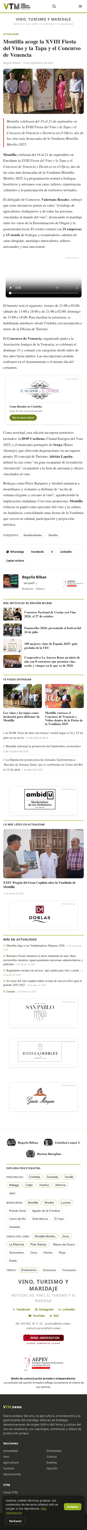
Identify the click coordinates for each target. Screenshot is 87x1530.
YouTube (39, 1316)
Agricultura (11, 1462)
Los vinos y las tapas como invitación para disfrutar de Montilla (21, 716)
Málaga (14, 1185)
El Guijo (59, 1218)
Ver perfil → (31, 583)
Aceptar (72, 1507)
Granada (52, 1177)
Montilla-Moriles (33, 535)
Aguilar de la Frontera (46, 1210)
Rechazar (15, 1521)
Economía (49, 1270)
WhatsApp (17, 552)
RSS (56, 1316)
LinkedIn (66, 552)
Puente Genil (17, 1210)
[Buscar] (54, 6)
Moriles (49, 1202)
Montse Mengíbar (49, 1154)
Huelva (44, 1185)
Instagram (46, 1309)
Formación (69, 1270)
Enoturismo (28, 1270)
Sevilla (69, 1177)
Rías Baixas (38, 1244)
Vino (6, 1457)
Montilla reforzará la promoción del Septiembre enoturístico (43, 746)
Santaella (14, 1226)
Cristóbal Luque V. (67, 1142)
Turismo (8, 1468)
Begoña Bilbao (34, 577)
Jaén (12, 1193)
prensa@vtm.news (57, 1323)
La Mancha (16, 1244)
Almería (60, 1185)
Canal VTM (10, 1492)
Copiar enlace (15, 560)
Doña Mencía (40, 1218)
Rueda (13, 1260)
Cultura (52, 1457)
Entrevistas (54, 1451)
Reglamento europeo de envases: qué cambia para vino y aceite (42, 970)
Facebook (37, 552)
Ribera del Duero (64, 1244)
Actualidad (11, 34)
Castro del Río (17, 1218)
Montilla (53, 535)
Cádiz (29, 1185)
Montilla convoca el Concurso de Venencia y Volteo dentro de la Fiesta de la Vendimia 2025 (64, 718)
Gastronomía (12, 1474)
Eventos (52, 1462)
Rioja (62, 1252)
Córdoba (34, 1177)
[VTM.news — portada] (17, 6)
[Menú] (80, 6)
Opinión (52, 1468)
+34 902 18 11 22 (31, 1323)
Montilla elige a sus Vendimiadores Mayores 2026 (35, 945)
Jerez (65, 1236)
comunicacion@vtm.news (43, 1328)
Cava (33, 1252)
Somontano (16, 1252)
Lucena (10, 991)
